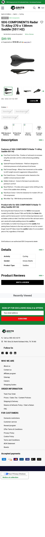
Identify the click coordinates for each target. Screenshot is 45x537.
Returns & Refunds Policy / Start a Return (19, 405)
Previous (2, 91)
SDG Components (14, 18)
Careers (7, 381)
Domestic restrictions (12, 418)
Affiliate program (10, 374)
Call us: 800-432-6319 (12, 338)
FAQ (5, 409)
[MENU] (2, 8)
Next (43, 91)
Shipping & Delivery (11, 401)
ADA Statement (9, 444)
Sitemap (7, 377)
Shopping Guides (10, 385)
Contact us (8, 370)
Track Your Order (10, 394)
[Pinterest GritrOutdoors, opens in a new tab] (11, 353)
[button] (16, 42)
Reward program (10, 426)
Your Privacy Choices (17, 474)
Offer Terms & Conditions (13, 429)
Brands (6, 447)
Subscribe (22, 319)
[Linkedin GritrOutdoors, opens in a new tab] (15, 353)
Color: (4, 107)
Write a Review (29, 34)
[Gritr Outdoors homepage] (18, 8)
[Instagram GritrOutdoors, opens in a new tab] (6, 353)
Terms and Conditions (24, 440)
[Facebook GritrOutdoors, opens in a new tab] (2, 353)
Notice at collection (10, 477)
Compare (33, 101)
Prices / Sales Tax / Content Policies (17, 398)
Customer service (10, 422)
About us (7, 366)
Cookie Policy (24, 436)
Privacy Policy (24, 433)
